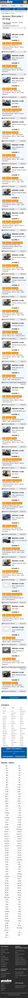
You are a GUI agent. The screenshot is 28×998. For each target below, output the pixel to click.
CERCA (7, 9)
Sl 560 (20, 920)
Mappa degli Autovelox (20, 962)
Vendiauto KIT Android (20, 985)
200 (20, 766)
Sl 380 (20, 916)
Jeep (12, 726)
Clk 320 (7, 855)
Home (3, 22)
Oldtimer (13, 735)
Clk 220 (7, 850)
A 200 (20, 791)
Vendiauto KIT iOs (19, 987)
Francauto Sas (13, 97)
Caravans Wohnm (13, 713)
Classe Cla (20, 834)
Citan (7, 822)
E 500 (7, 874)
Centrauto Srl (13, 557)
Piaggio (21, 737)
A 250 (20, 794)
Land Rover (14, 730)
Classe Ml (20, 841)
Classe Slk (20, 845)
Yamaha (22, 745)
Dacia (21, 716)
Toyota (21, 744)
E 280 (20, 866)
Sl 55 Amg (7, 920)
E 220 (20, 862)
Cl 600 (7, 824)
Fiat (12, 719)
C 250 (7, 810)
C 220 (7, 808)
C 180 (7, 805)
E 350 (7, 871)
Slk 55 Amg (20, 928)
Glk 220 (20, 883)
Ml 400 (7, 895)
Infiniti (4, 725)
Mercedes (14, 22)
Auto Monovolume (5, 952)
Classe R (7, 843)
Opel (21, 735)
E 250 (20, 864)
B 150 (20, 796)
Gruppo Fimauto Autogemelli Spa (17, 382)
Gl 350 (20, 878)
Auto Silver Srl (13, 163)
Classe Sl (7, 845)
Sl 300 (7, 913)
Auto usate (8, 22)
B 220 (7, 803)
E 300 (7, 869)
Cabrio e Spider (4, 957)
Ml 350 (20, 892)
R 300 (7, 899)
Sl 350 (7, 916)
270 (20, 773)
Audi (12, 711)
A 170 (7, 789)
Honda (21, 721)
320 (7, 777)
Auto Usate (3, 975)
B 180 (7, 801)
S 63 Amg (7, 911)
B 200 (20, 801)
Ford (21, 719)
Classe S (20, 843)
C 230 (20, 808)
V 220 (20, 932)
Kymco (4, 728)
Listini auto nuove (19, 756)
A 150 (7, 787)
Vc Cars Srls (12, 251)
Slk (20, 923)
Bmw (4, 713)
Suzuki (4, 744)
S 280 (7, 904)
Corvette (13, 716)
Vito (7, 937)
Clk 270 (20, 852)
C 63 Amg (20, 817)
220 (7, 768)
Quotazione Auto (19, 973)
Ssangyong (13, 742)
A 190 (7, 791)
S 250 (20, 902)
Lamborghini (23, 728)
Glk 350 (7, 888)
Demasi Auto (13, 338)
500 (7, 782)
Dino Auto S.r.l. (13, 644)
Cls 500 (7, 859)
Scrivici (2, 990)
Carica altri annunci (14, 697)
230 (20, 768)
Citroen (4, 716)
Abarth (4, 707)
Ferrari (4, 719)
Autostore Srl (13, 74)
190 (7, 766)
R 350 (7, 902)
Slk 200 (7, 925)
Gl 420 (7, 881)
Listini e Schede (4, 949)
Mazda (13, 732)
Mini (21, 732)
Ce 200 (7, 820)
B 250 (20, 803)
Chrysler (22, 714)
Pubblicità (3, 988)
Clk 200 (20, 848)
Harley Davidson (13, 722)
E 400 (20, 871)
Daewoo (5, 718)
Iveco (21, 725)
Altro (7, 796)
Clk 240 (7, 852)
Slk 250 (7, 928)
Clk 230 (20, 850)
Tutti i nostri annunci (5, 973)
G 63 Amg (20, 876)
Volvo (12, 745)
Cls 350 (20, 857)
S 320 (20, 904)
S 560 (20, 909)
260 (7, 773)
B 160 (7, 798)
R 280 (20, 897)
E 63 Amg (20, 874)
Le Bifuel (3, 951)
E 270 (7, 866)
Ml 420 (20, 895)
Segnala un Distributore (21, 961)
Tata (12, 744)
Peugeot (13, 737)
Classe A (7, 831)
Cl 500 (20, 822)
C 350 (20, 815)
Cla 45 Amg (20, 829)
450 (20, 780)
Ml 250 (20, 888)
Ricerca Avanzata (19, 972)
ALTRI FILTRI (21, 9)
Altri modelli (7, 23)
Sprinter (7, 930)
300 (20, 775)
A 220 (7, 794)
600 (7, 784)
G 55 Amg (7, 876)
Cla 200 (7, 827)
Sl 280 (20, 911)
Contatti (3, 986)
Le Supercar (4, 966)
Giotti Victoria (4, 722)
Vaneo (7, 935)
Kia (20, 726)
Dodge (21, 718)
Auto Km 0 (3, 976)
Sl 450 (7, 918)
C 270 (20, 810)
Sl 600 (7, 923)
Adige (12, 707)
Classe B (20, 831)
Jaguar (4, 726)
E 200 (7, 862)
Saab (4, 740)
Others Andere (4, 737)
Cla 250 (7, 829)
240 (7, 770)
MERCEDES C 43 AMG (18, 34)
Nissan (4, 735)
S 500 (7, 909)
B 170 (20, 798)
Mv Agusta (22, 733)
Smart (4, 742)
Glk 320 (20, 885)
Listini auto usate (7, 756)
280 (7, 775)
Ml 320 (7, 892)
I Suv (2, 954)
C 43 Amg (20, 22)
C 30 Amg (7, 813)
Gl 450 (20, 881)
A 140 (20, 784)
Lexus (21, 730)
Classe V (7, 848)
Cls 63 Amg (20, 859)
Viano (20, 935)
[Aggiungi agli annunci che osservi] (19, 40)
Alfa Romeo (21, 708)
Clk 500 (20, 855)
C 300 (20, 813)
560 (20, 782)
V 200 (7, 932)
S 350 (7, 906)
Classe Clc (7, 836)
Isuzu (12, 725)
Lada (12, 728)
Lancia (4, 730)
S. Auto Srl (12, 51)
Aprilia (4, 711)
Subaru (21, 742)
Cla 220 (20, 827)
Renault (22, 738)
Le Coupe (3, 956)
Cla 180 (20, 824)
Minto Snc (12, 424)
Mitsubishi (5, 733)
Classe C (7, 834)
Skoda (21, 740)
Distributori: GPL (19, 957)
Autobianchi (23, 711)
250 (20, 770)
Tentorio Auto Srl (14, 511)
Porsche (13, 738)
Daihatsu (13, 718)
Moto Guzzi (14, 733)
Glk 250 (7, 885)
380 (7, 780)
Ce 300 (20, 820)
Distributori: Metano (20, 959)
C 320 (7, 815)
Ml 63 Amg (7, 897)
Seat (12, 740)
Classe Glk (7, 841)
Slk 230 (20, 925)
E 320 (20, 869)
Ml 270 (7, 890)
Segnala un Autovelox (20, 964)
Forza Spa (12, 141)
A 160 (20, 787)
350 (20, 777)
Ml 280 (20, 890)
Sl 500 (20, 918)
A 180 (20, 789)
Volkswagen (5, 745)
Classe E (7, 838)
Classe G (20, 838)
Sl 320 (20, 913)
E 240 (7, 864)
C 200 (20, 805)
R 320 (20, 899)
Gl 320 (7, 878)
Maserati (5, 732)
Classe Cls (20, 836)
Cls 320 (7, 857)
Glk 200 (7, 883)
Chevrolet (22, 713)
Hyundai (22, 723)
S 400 (20, 906)
